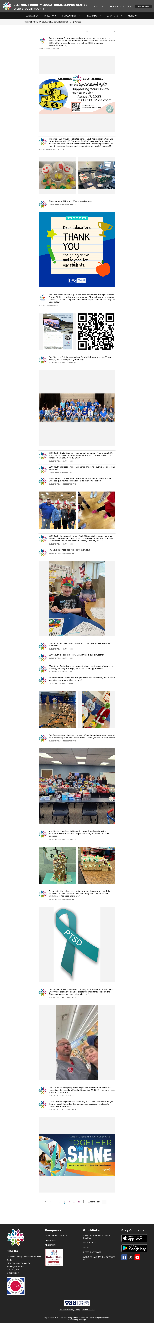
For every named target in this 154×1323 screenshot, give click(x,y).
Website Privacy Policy (70, 1310)
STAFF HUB (143, 6)
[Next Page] (84, 1201)
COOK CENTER (90, 1242)
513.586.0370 (13, 1273)
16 (79, 1202)
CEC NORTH (51, 1245)
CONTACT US (32, 16)
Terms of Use (88, 1310)
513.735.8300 (13, 1270)
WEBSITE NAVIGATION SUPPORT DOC (99, 1258)
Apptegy (82, 1320)
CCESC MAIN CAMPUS (56, 1235)
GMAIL (86, 1247)
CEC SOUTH (51, 1240)
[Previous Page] (45, 1201)
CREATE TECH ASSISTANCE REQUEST (96, 1236)
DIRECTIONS (50, 16)
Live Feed (77, 22)
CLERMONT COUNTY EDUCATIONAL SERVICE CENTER (46, 22)
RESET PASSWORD (92, 1252)
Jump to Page (94, 1202)
